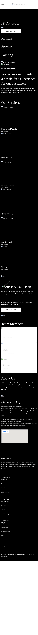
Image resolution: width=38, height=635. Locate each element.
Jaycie (6, 350)
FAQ (2, 535)
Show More (4, 131)
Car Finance (4, 505)
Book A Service (5, 492)
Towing (3, 509)
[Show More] (19, 116)
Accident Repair (6, 514)
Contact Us (4, 527)
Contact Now (19, 615)
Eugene (6, 365)
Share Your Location (19, 621)
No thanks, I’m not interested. (19, 634)
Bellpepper (4, 556)
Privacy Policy (5, 531)
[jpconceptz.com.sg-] (19, 4)
